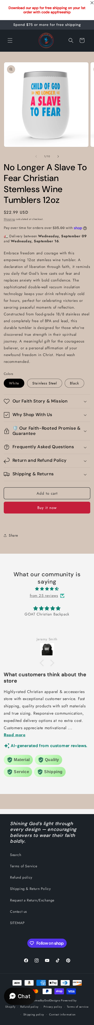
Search (15, 854)
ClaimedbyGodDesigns (45, 1000)
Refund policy (21, 877)
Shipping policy (33, 1014)
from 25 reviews (44, 595)
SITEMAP (17, 922)
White (14, 383)
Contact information (62, 1014)
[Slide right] (58, 156)
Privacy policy (53, 1007)
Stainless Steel (44, 383)
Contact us (18, 911)
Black (74, 383)
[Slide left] (36, 156)
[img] (47, 588)
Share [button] (13, 535)
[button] (10, 40)
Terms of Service (23, 866)
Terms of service (77, 1007)
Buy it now (47, 507)
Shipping (9, 219)
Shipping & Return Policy (30, 888)
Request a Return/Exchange (32, 900)
